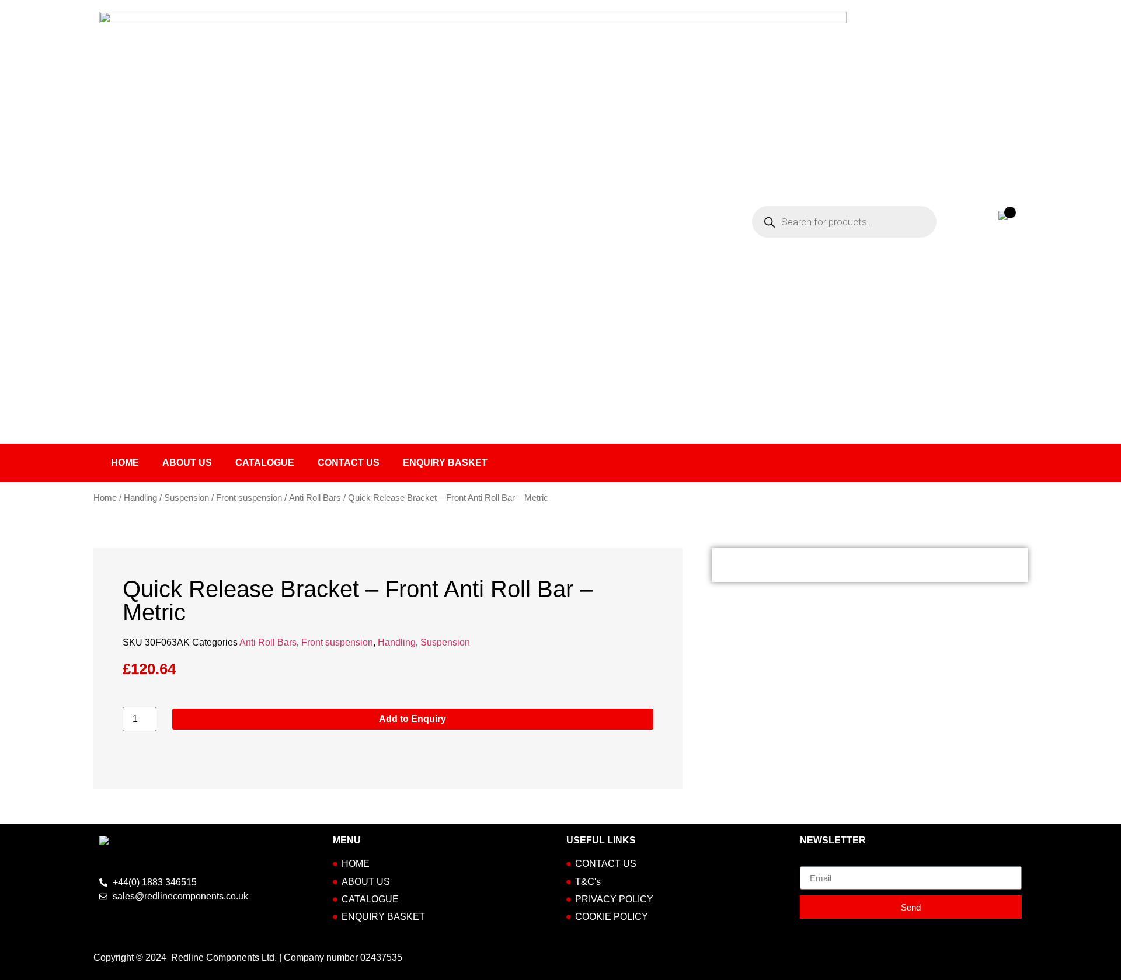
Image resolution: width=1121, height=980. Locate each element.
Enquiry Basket (445, 463)
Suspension (186, 498)
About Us (187, 463)
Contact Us (349, 463)
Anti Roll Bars (315, 498)
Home (125, 463)
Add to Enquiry (412, 719)
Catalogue (264, 463)
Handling (140, 498)
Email (812, 861)
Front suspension (249, 498)
